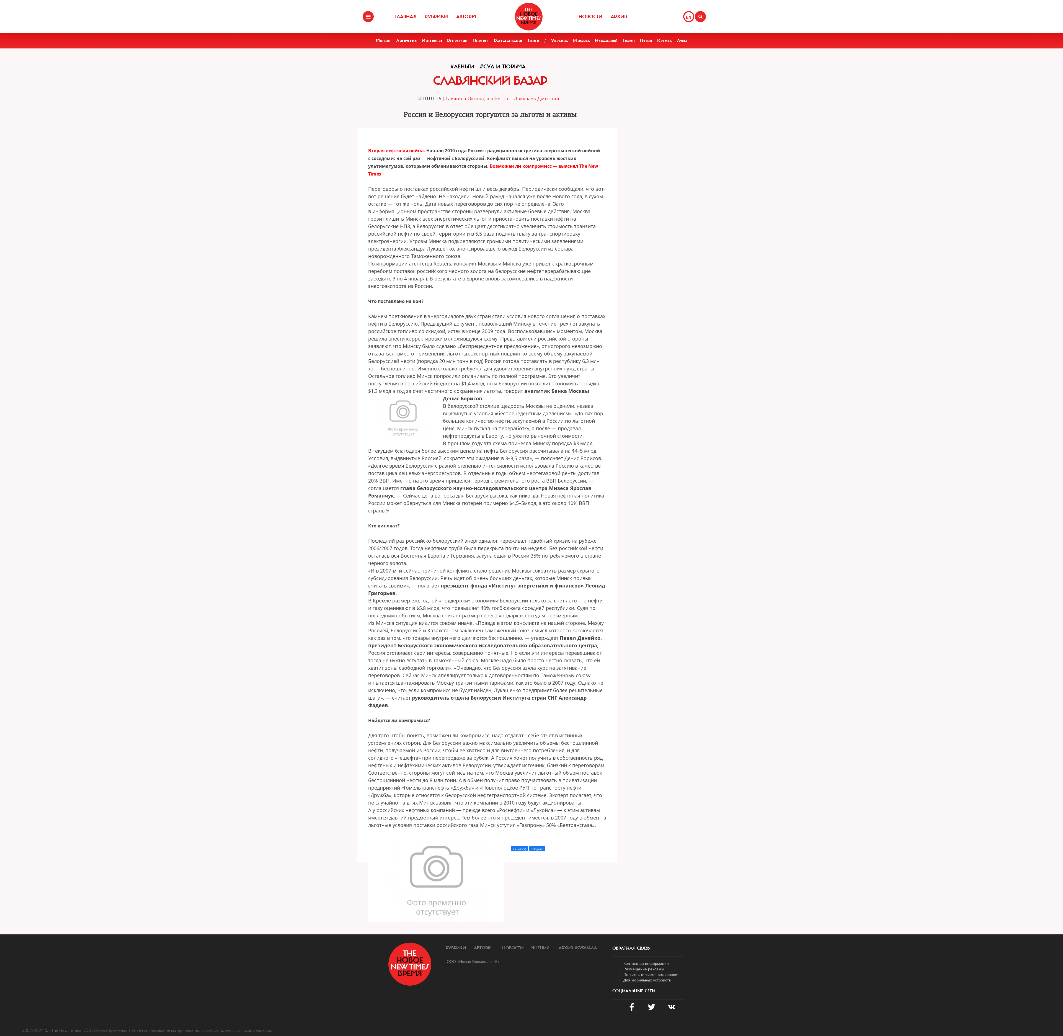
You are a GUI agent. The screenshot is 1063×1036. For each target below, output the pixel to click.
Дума (682, 41)
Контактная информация (646, 963)
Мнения (539, 948)
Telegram (537, 849)
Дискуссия (406, 41)
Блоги (533, 41)
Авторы (466, 17)
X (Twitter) (519, 849)
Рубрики (436, 17)
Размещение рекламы (643, 968)
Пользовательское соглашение (651, 974)
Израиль (581, 41)
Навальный (606, 41)
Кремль (664, 41)
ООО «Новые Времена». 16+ (473, 961)
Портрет (481, 41)
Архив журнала (578, 948)
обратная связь (631, 948)
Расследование (508, 41)
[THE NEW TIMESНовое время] (529, 16)
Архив (619, 17)
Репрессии (457, 41)
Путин (646, 41)
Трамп (629, 41)
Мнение (383, 41)
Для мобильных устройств (647, 980)
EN (688, 17)
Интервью (432, 41)
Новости (590, 17)
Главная (405, 17)
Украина (559, 41)
